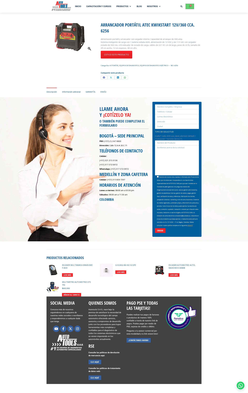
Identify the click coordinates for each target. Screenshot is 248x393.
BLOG (139, 6)
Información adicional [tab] (71, 91)
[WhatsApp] (125, 77)
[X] (111, 77)
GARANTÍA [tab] (90, 91)
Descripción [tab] (52, 91)
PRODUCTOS (122, 6)
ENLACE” (190, 225)
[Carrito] (190, 6)
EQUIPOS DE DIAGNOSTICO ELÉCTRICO (154, 65)
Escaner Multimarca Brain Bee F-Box (77, 266)
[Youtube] (56, 329)
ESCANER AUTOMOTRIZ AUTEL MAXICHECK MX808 (182, 266)
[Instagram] (77, 329)
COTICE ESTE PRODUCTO (116, 54)
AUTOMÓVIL (114, 65)
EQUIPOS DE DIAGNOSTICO (129, 65)
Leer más (67, 275)
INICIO (78, 6)
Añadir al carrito (72, 294)
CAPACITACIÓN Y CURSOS (98, 6)
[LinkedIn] (118, 77)
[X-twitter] (70, 329)
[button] (240, 385)
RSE (91, 346)
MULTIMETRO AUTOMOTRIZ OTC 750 (76, 283)
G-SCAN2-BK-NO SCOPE (125, 265)
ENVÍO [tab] (103, 91)
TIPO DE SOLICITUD (164, 131)
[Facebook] (104, 77)
